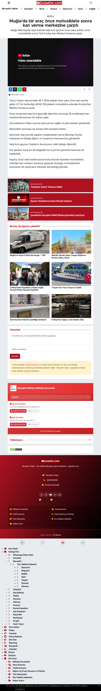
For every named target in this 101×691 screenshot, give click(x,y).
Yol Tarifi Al (34, 411)
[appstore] (44, 500)
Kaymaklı (17, 614)
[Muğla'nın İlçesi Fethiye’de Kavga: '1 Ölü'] (30, 241)
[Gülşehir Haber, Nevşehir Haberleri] (49, 2)
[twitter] (22, 543)
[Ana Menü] (9, 3)
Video (11, 630)
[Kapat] (99, 685)
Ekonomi (67, 9)
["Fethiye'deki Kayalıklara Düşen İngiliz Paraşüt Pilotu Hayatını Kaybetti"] (30, 273)
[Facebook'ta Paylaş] (10, 89)
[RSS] (60, 495)
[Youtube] (51, 495)
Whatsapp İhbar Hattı (23, 555)
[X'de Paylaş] (15, 89)
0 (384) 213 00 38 (19, 424)
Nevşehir (17, 561)
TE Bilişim (57, 535)
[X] (41, 495)
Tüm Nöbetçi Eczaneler (51, 431)
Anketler (12, 649)
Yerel (41, 9)
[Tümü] (90, 440)
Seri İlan (12, 639)
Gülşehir (17, 589)
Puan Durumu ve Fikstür (64, 514)
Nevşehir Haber (10, 9)
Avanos (16, 605)
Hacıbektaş (18, 592)
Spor (80, 9)
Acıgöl (16, 621)
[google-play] (56, 500)
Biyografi (13, 646)
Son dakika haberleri (27, 564)
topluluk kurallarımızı (33, 365)
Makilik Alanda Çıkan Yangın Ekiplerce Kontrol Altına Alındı (69, 256)
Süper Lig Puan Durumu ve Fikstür (29, 671)
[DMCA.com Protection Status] (16, 449)
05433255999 (52, 480)
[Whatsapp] (55, 495)
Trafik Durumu (18, 514)
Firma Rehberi (15, 636)
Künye (11, 652)
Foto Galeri (13, 627)
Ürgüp (16, 595)
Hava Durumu (60, 509)
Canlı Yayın (18, 624)
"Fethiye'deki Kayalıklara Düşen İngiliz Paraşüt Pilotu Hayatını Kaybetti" (26, 288)
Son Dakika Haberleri (63, 519)
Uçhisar (16, 602)
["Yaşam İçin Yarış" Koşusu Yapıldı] (71, 273)
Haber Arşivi (18, 524)
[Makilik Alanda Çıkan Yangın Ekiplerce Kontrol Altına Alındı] (71, 241)
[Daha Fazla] (24, 89)
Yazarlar (12, 633)
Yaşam (24, 580)
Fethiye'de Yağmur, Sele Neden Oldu (68, 320)
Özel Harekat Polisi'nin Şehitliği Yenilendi (28, 320)
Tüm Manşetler (19, 519)
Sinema (25, 586)
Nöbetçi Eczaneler (20, 509)
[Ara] (91, 3)
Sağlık (92, 9)
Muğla (50, 16)
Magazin (25, 570)
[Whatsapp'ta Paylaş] (19, 89)
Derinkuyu (18, 617)
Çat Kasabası (19, 611)
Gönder (15, 356)
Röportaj (12, 643)
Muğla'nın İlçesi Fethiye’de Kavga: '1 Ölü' (28, 255)
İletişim (12, 655)
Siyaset (24, 583)
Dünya (53, 9)
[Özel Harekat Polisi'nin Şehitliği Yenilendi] (30, 306)
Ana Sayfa (13, 548)
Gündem (28, 9)
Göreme (17, 599)
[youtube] (63, 543)
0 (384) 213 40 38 (19, 411)
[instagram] (42, 543)
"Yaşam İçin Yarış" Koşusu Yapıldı (66, 287)
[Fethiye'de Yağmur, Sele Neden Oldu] (71, 306)
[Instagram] (46, 495)
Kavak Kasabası (20, 608)
